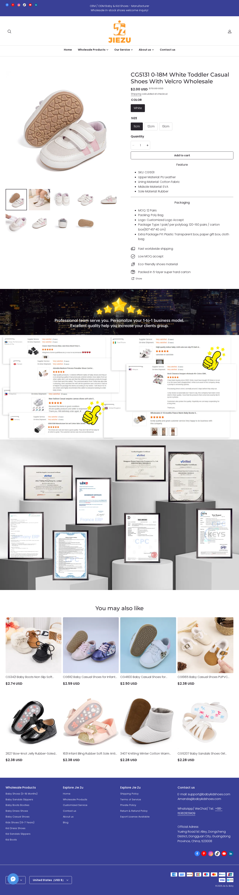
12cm (151, 126)
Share (139, 278)
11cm (137, 126)
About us (68, 816)
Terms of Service (130, 799)
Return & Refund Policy (134, 811)
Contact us (167, 50)
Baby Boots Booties (17, 805)
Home (68, 50)
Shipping (136, 93)
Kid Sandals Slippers (18, 834)
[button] (9, 31)
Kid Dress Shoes (15, 828)
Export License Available (135, 816)
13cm (165, 126)
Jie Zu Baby (228, 886)
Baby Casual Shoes (18, 816)
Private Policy (128, 805)
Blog (65, 822)
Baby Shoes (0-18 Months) (22, 793)
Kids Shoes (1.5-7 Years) (20, 822)
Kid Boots (11, 839)
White (138, 108)
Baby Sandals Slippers (19, 799)
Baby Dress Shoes (17, 811)
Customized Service (75, 805)
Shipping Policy (129, 793)
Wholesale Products (75, 799)
